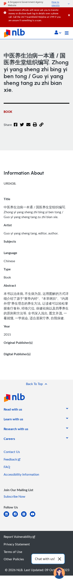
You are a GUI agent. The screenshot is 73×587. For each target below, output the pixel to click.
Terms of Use (13, 551)
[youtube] (34, 516)
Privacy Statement (17, 544)
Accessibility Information (21, 474)
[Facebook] (15, 127)
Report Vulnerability (18, 536)
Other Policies (14, 559)
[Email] (28, 127)
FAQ (7, 467)
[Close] (70, 11)
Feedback (11, 459)
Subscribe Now (14, 496)
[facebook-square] (16, 516)
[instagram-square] (25, 516)
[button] (58, 32)
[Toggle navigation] (66, 33)
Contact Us (12, 451)
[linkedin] (8, 516)
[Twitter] (21, 127)
